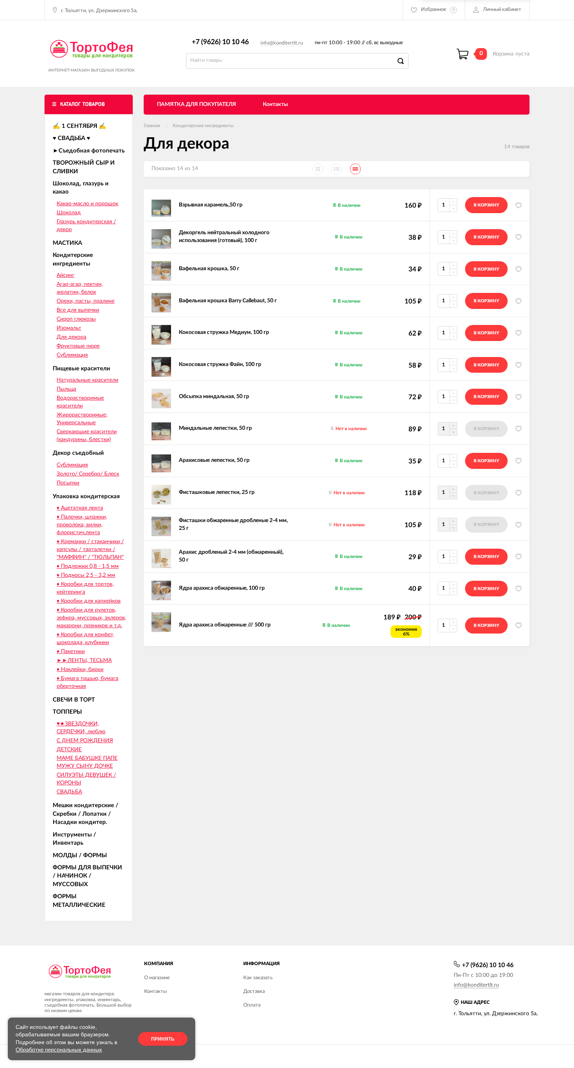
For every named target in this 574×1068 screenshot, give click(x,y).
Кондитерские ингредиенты (203, 125)
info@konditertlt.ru (281, 43)
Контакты (275, 104)
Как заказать (258, 977)
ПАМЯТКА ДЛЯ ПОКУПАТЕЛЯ (196, 104)
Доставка (254, 991)
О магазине (157, 977)
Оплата (251, 1005)
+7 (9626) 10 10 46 (220, 42)
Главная (152, 125)
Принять (163, 1039)
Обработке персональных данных (59, 1050)
